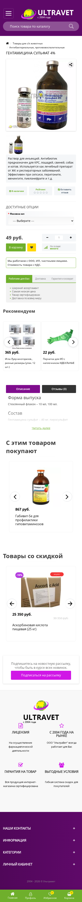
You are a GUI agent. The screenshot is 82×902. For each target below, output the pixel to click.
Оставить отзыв (65, 191)
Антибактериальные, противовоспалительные (37, 47)
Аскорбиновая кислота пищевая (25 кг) (30, 627)
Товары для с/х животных (28, 43)
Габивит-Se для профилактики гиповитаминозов (29, 520)
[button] (9, 342)
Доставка (40, 278)
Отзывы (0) (59, 389)
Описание (23, 389)
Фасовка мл (17, 213)
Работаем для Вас (19, 278)
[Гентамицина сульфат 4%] (42, 95)
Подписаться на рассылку (41, 675)
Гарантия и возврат (62, 278)
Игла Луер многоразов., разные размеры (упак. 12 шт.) (20, 363)
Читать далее (41, 428)
